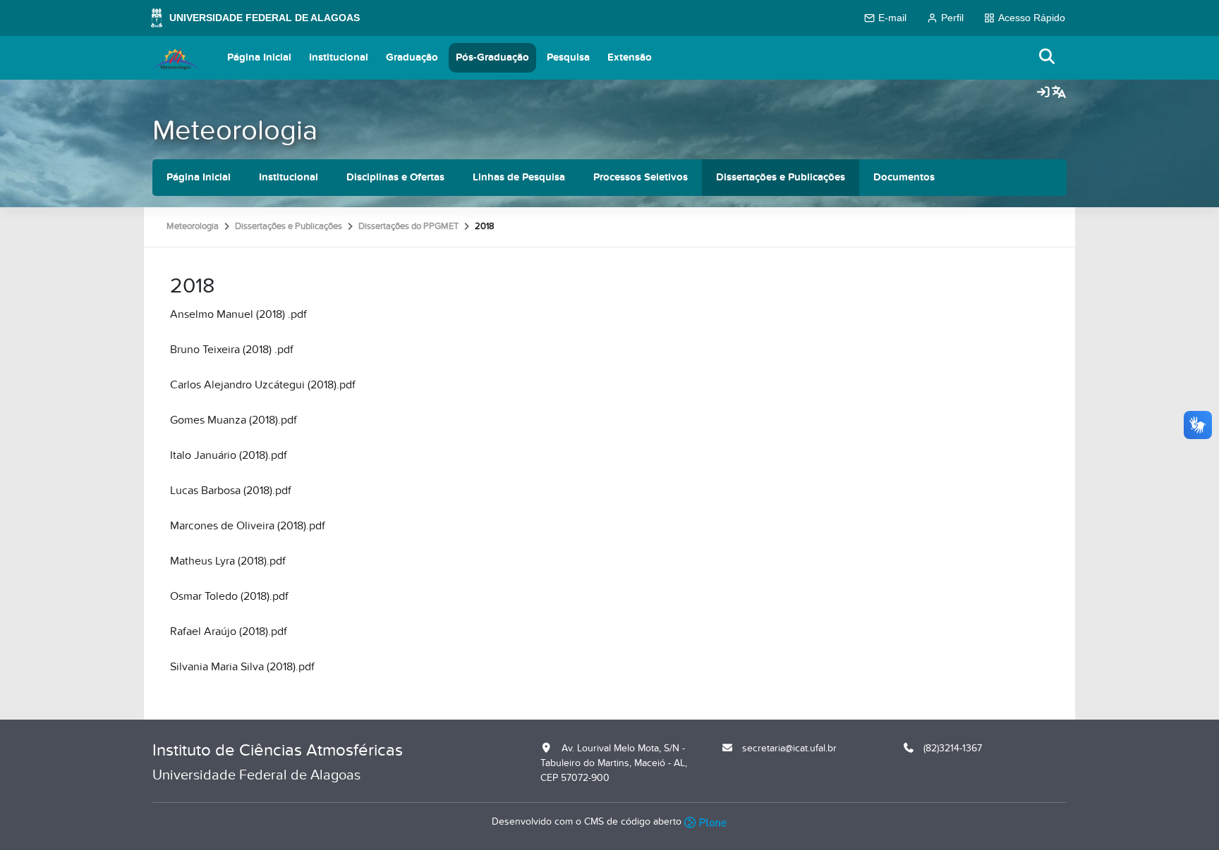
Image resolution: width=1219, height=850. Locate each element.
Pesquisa (568, 57)
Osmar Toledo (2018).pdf (229, 596)
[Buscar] (1047, 57)
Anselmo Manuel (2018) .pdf (238, 314)
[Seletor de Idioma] (1059, 93)
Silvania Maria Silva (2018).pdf (242, 667)
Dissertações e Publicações (780, 177)
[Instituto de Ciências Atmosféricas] (176, 58)
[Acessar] (1043, 93)
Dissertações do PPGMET (408, 226)
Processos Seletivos (640, 177)
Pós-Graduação (492, 57)
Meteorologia (234, 130)
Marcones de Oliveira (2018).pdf (247, 526)
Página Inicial (259, 57)
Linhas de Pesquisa (519, 177)
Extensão (629, 57)
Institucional (338, 57)
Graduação (412, 57)
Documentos (904, 177)
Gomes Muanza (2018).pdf (233, 420)
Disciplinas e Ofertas (395, 177)
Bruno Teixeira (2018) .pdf (231, 350)
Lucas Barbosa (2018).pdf (230, 490)
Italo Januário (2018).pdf (228, 455)
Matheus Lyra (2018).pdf (228, 561)
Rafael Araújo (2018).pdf (228, 631)
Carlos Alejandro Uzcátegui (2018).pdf (263, 385)
